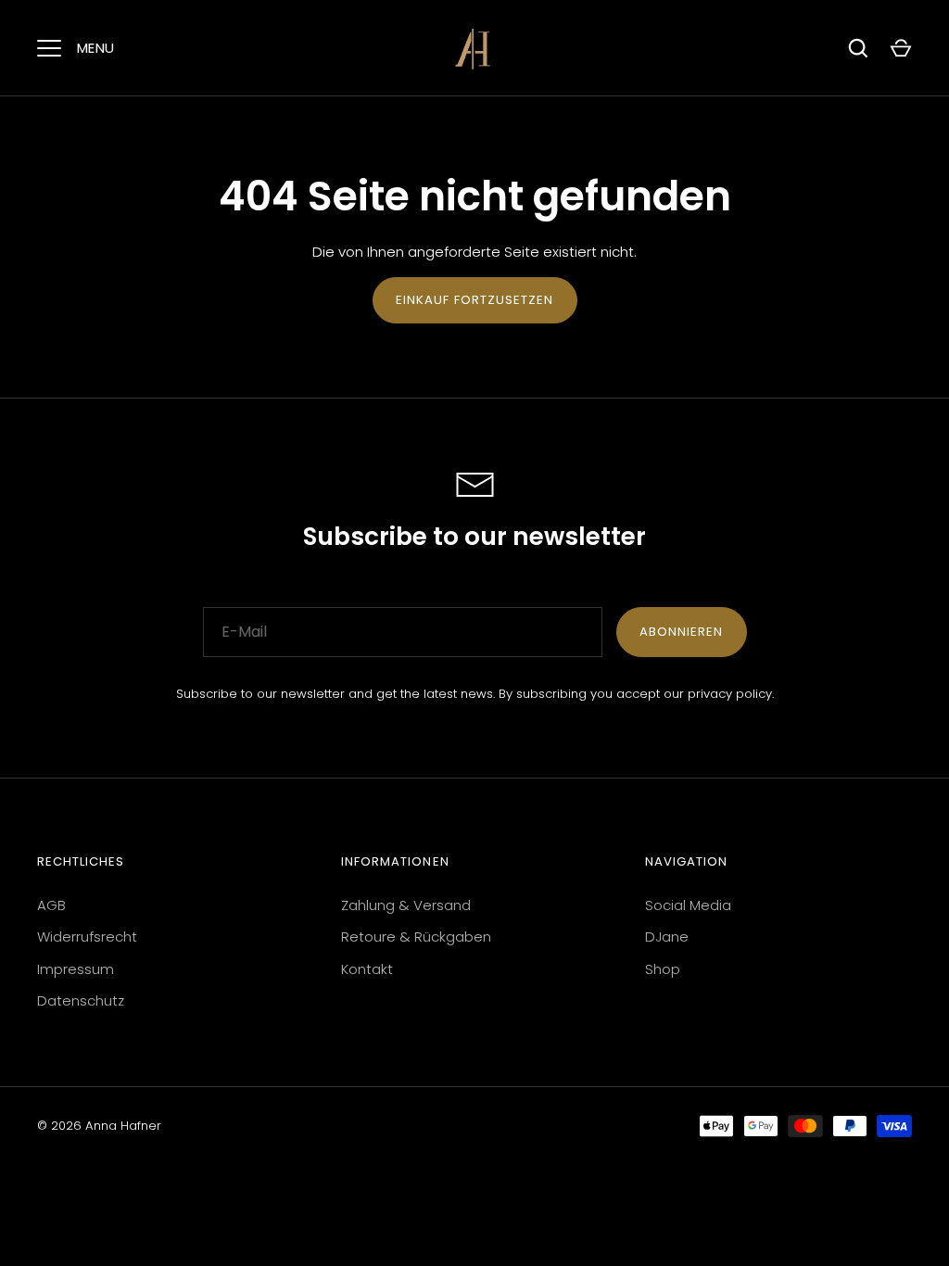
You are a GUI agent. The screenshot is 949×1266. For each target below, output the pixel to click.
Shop (662, 969)
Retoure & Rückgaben (416, 936)
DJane (667, 936)
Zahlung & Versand (406, 905)
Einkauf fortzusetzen (475, 300)
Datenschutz (80, 1000)
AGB (51, 905)
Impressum (75, 969)
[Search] (858, 48)
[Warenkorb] (900, 48)
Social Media (688, 905)
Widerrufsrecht (87, 936)
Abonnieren (681, 631)
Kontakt (367, 969)
